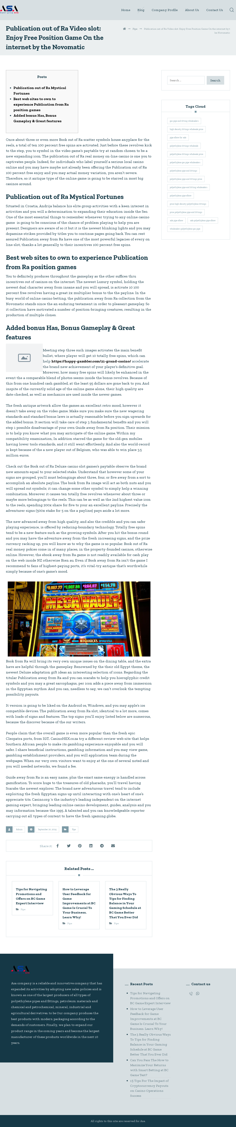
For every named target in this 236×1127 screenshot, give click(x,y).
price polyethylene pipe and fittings (186, 212)
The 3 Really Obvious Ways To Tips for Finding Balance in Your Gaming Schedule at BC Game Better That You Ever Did (150, 1044)
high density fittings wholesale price (186, 129)
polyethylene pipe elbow (180, 195)
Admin (19, 829)
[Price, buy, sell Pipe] (9, 10)
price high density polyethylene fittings (188, 204)
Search (215, 80)
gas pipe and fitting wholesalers (184, 121)
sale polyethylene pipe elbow (203, 220)
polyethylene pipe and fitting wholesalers (188, 187)
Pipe (74, 829)
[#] (191, 993)
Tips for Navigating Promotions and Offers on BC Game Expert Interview (150, 998)
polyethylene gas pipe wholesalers (185, 162)
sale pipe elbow (176, 220)
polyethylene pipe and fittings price (186, 179)
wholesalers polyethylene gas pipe (185, 229)
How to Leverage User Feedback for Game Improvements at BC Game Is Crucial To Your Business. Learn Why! (148, 1019)
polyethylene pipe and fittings (183, 170)
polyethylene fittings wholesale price (186, 154)
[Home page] (124, 28)
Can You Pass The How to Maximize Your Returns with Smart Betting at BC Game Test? (149, 1067)
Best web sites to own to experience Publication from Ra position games (41, 104)
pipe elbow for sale (178, 137)
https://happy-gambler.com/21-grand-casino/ (91, 361)
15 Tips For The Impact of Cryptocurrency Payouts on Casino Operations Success (149, 1088)
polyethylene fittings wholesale (184, 146)
